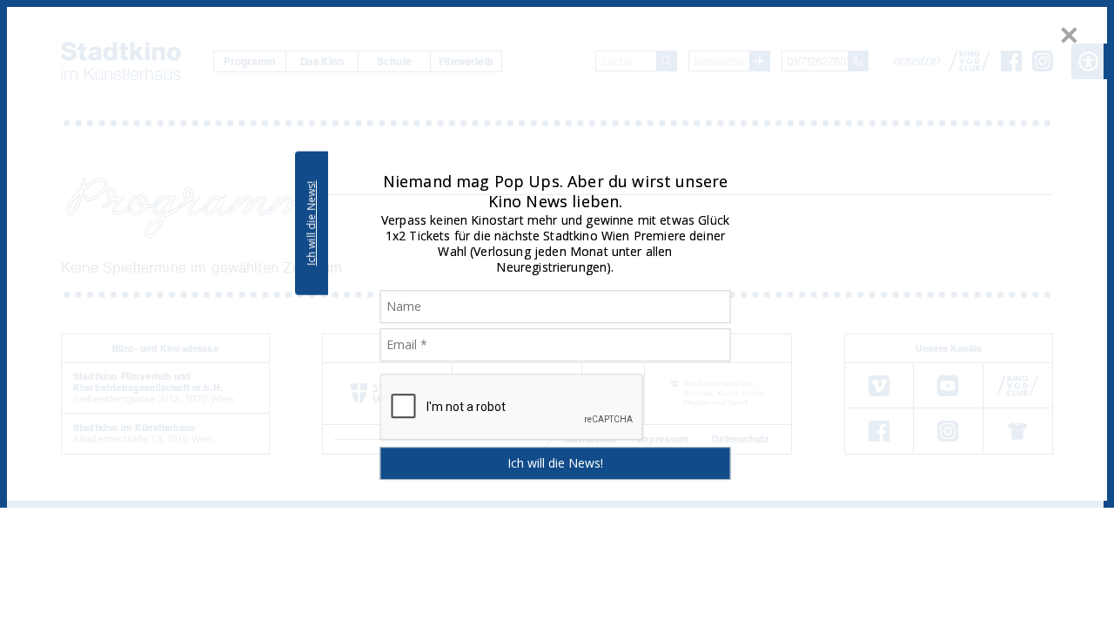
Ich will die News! (311, 223)
